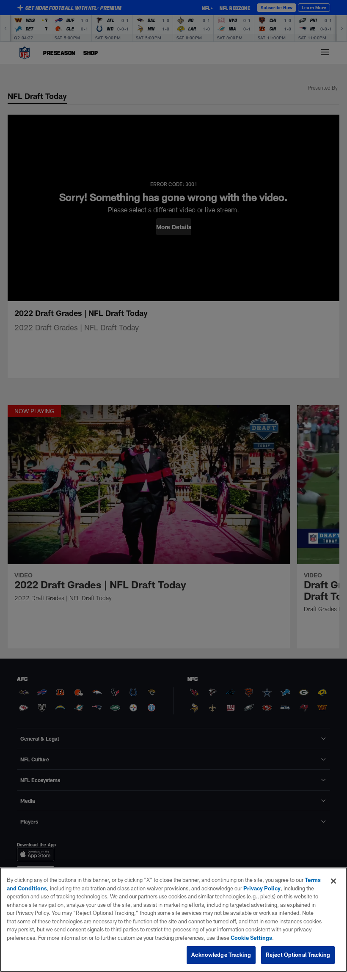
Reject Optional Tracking (298, 954)
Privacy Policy (262, 888)
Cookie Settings (251, 937)
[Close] (333, 881)
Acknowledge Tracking (221, 954)
